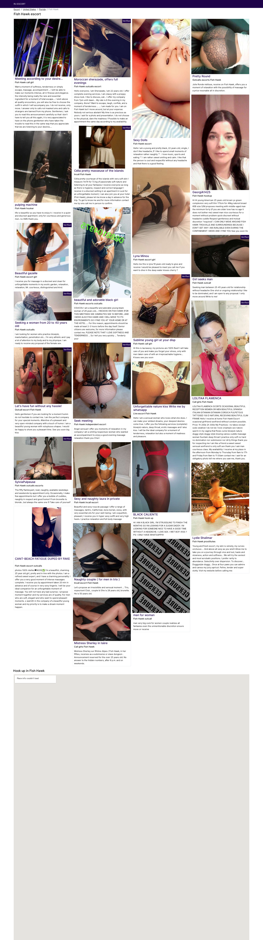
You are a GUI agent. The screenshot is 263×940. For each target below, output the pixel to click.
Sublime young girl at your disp (154, 340)
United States (29, 9)
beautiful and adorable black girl (96, 300)
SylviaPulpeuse (25, 482)
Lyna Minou (141, 256)
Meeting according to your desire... (39, 78)
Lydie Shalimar (202, 538)
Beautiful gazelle (26, 273)
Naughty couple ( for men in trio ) (97, 579)
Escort (17, 9)
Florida (42, 9)
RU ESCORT (19, 4)
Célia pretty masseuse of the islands (99, 170)
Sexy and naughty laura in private (97, 498)
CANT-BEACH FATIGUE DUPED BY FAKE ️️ (42, 558)
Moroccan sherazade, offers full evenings (96, 81)
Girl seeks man (202, 279)
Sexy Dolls (140, 140)
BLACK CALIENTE (145, 514)
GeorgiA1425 (201, 192)
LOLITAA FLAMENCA (206, 398)
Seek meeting (83, 420)
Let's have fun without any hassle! (38, 406)
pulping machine (26, 204)
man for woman (144, 615)
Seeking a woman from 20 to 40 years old (41, 324)
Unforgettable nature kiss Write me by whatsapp (159, 408)
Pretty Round (201, 76)
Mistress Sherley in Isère (91, 643)
